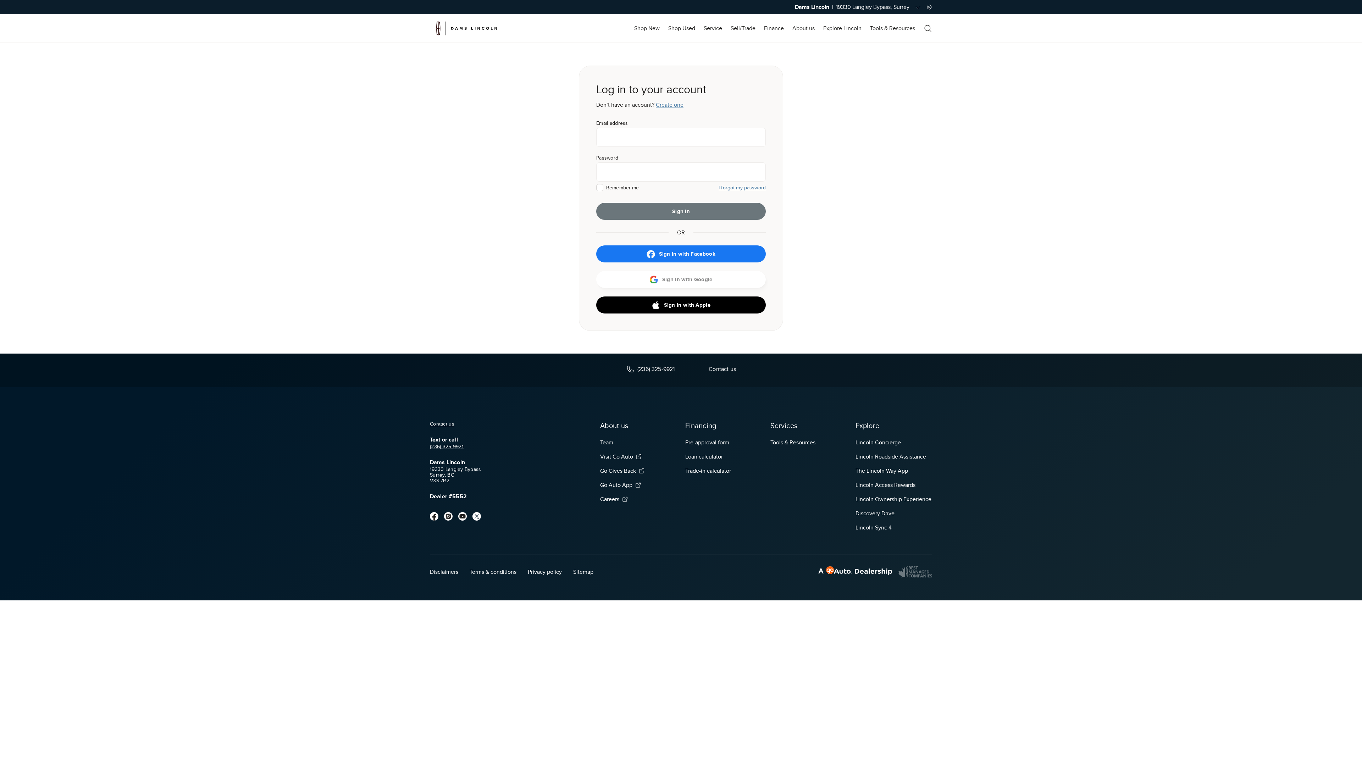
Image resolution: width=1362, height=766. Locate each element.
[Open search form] (928, 28)
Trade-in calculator (708, 471)
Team (606, 442)
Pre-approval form (707, 442)
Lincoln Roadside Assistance (891, 457)
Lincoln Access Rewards (885, 485)
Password (607, 158)
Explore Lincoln (842, 28)
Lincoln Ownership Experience (893, 499)
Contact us (442, 424)
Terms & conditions (493, 572)
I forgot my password (742, 187)
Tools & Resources (892, 28)
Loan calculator (704, 457)
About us (803, 28)
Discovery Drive (875, 513)
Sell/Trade (743, 28)
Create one (669, 105)
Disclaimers (444, 572)
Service (713, 28)
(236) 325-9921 (447, 446)
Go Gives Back (618, 471)
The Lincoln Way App (882, 471)
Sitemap (583, 572)
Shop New (647, 28)
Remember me (622, 187)
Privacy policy (545, 572)
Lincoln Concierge (878, 442)
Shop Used (681, 28)
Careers (609, 499)
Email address (612, 123)
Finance (774, 28)
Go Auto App (616, 485)
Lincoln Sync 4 (874, 527)
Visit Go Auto (616, 457)
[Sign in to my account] (929, 7)
